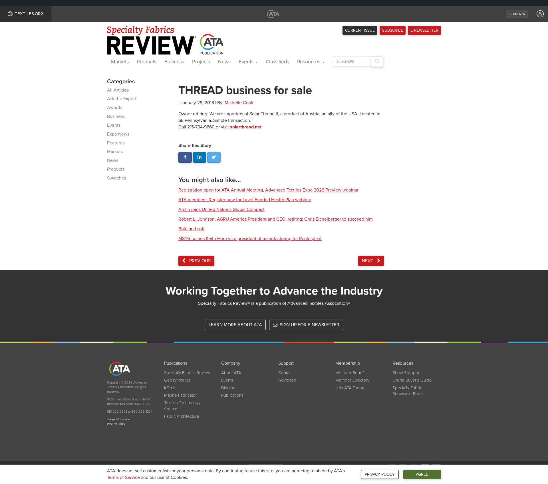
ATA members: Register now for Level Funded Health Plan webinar (244, 200)
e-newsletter (424, 30)
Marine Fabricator (180, 395)
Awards (114, 107)
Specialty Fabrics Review (187, 372)
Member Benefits (351, 372)
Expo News (118, 134)
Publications (232, 395)
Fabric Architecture (181, 416)
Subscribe (392, 30)
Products (146, 62)
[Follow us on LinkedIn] (199, 157)
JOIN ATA (517, 14)
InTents (170, 387)
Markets (120, 62)
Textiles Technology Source (182, 405)
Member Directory (352, 380)
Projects (201, 62)
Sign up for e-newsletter (309, 325)
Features (115, 143)
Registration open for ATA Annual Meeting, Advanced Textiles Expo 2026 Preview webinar (268, 190)
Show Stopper (406, 372)
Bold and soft (191, 229)
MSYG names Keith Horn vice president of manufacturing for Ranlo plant (250, 238)
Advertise (287, 380)
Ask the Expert (121, 99)
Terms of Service (123, 477)
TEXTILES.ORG (29, 13)
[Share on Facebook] (185, 157)
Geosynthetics (177, 380)
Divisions (229, 387)
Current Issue (360, 30)
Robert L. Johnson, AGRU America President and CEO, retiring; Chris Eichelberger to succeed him (275, 219)
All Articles (118, 90)
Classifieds (277, 62)
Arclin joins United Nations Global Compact (221, 209)
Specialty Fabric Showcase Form (407, 390)
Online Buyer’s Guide (412, 380)
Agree (422, 474)
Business (174, 62)
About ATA (231, 372)
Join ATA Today (349, 387)
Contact (285, 372)
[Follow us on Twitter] (214, 157)
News (224, 62)
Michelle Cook (239, 103)
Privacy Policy (380, 474)
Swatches (116, 178)
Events (247, 62)
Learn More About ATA (235, 325)
